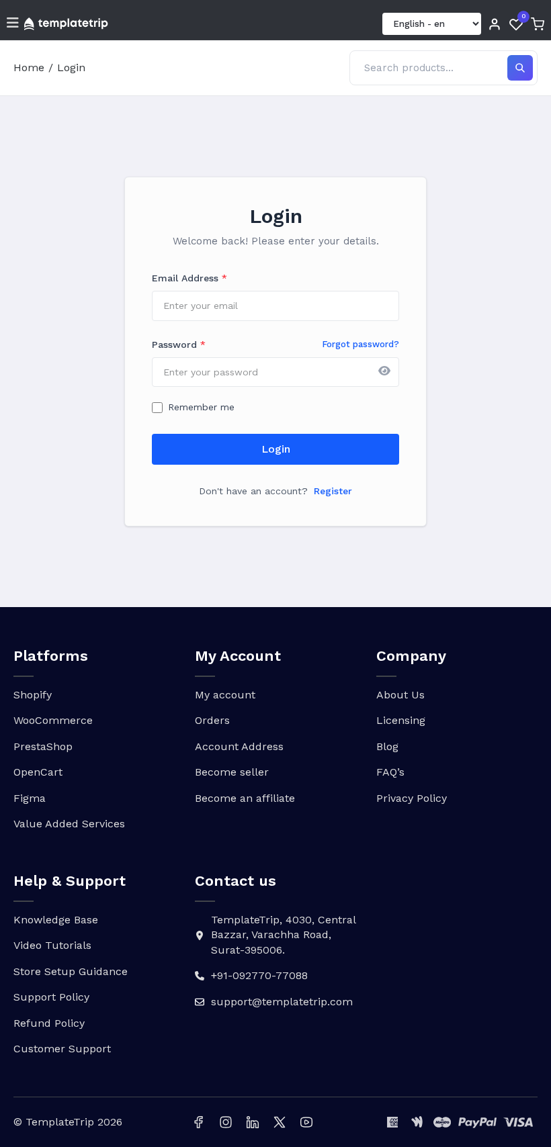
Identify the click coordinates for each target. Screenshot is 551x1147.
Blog (387, 746)
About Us (400, 694)
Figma (29, 798)
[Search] (520, 68)
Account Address (239, 746)
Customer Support (62, 1048)
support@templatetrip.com (282, 1001)
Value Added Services (69, 823)
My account (225, 694)
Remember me (201, 407)
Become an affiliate (245, 798)
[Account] (494, 24)
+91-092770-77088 (259, 975)
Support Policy (51, 997)
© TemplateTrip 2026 (67, 1121)
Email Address (189, 278)
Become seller (232, 772)
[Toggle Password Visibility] (384, 372)
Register (333, 491)
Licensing (400, 720)
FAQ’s (390, 772)
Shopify (32, 694)
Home (28, 67)
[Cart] (537, 24)
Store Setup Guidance (70, 971)
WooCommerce (53, 720)
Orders (212, 720)
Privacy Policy (411, 798)
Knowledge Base (55, 919)
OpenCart (37, 772)
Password (179, 344)
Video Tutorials (52, 945)
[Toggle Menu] (13, 24)
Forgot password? (360, 344)
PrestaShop (43, 746)
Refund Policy (49, 1023)
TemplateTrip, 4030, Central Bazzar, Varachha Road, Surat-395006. (283, 934)
